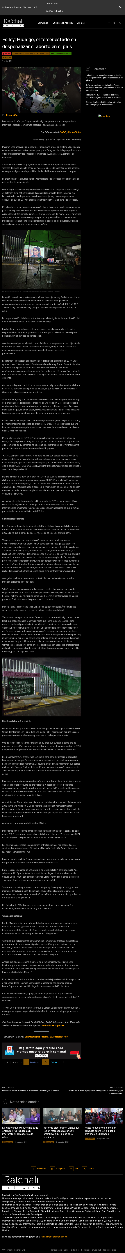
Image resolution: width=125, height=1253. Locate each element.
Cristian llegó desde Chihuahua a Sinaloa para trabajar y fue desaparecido (103, 103)
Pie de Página (74, 132)
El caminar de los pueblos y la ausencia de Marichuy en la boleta (30, 1090)
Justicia (6, 54)
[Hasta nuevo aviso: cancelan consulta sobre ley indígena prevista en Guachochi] (104, 1116)
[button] (121, 7)
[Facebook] (109, 23)
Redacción (12, 115)
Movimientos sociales (61, 54)
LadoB (63, 132)
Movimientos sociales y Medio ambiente (31, 54)
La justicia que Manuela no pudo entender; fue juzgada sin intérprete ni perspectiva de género (104, 78)
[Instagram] (114, 23)
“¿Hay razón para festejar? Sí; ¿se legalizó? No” (46, 1036)
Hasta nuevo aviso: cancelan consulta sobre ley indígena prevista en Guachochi (103, 96)
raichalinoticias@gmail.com (54, 1236)
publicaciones (47, 1025)
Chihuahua (7, 1142)
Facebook (41, 1168)
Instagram (60, 1168)
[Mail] (71, 1168)
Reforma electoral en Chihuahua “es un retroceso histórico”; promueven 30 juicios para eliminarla (104, 88)
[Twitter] (119, 23)
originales (59, 1025)
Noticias (7, 57)
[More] (64, 1062)
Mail (76, 1168)
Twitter (91, 1168)
